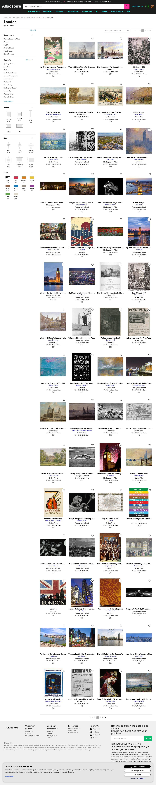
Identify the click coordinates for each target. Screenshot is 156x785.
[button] (53, 1)
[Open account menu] (142, 6)
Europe (44, 17)
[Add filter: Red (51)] (15, 177)
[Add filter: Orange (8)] (23, 177)
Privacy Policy (9, 776)
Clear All (33, 30)
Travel (38, 17)
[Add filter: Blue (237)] (15, 185)
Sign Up (148, 738)
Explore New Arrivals (103, 1)
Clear (28, 60)
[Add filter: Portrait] (9, 114)
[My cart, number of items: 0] (152, 6)
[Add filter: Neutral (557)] (15, 193)
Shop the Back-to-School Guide (79, 1)
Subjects (7, 17)
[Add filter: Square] (20, 114)
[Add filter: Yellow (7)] (31, 177)
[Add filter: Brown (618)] (7, 185)
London (50, 17)
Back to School (29, 17)
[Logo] (11, 6)
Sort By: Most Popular (113, 30)
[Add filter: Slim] (30, 114)
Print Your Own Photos (53, 1)
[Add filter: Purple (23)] (31, 185)
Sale (128, 11)
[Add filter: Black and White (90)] (7, 177)
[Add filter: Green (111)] (7, 193)
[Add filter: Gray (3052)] (23, 185)
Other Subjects (17, 17)
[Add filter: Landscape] (9, 126)
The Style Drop (33, 11)
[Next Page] (150, 30)
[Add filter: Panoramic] (19, 126)
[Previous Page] (135, 30)
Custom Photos (73, 11)
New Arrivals (87, 11)
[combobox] (73, 6)
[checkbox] (8, 147)
